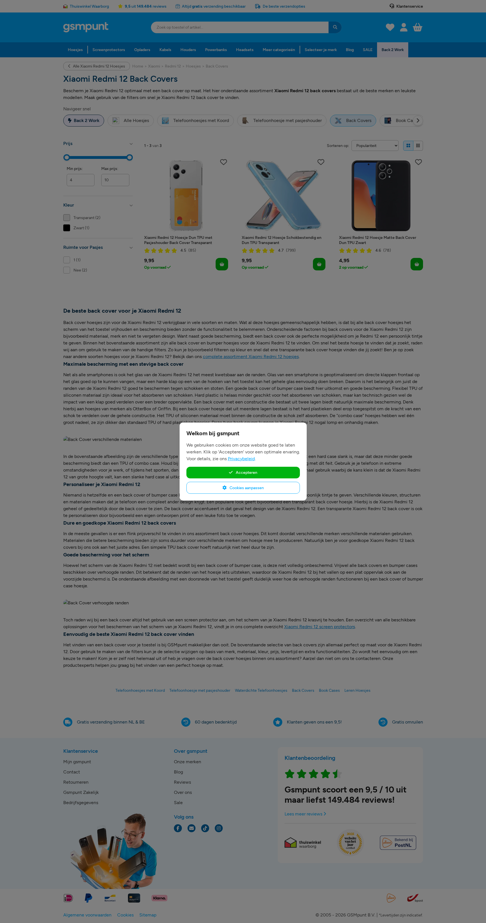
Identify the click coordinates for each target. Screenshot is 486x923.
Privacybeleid (241, 458)
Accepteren (246, 472)
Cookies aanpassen (246, 487)
